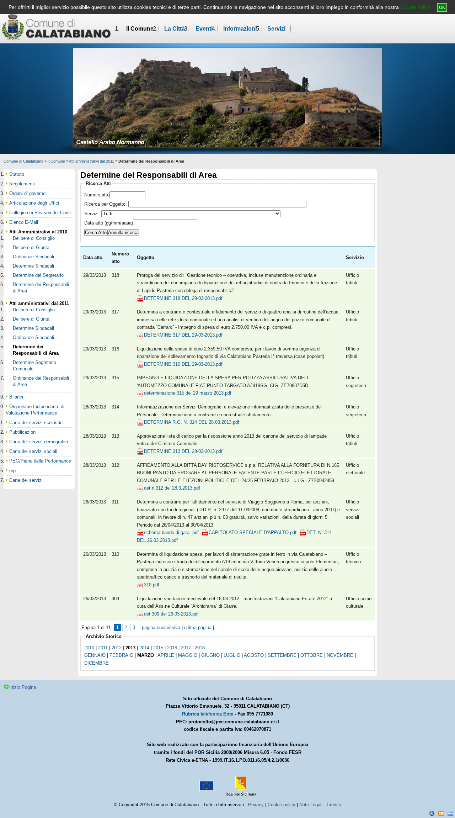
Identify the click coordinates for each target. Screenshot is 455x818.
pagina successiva (161, 627)
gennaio (95, 655)
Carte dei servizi (26, 480)
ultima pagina (198, 627)
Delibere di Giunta (31, 247)
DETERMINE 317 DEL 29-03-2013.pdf (183, 335)
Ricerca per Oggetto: (106, 204)
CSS (441, 813)
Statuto (16, 174)
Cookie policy (415, 7)
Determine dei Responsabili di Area (41, 288)
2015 (158, 647)
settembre (282, 655)
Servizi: (92, 213)
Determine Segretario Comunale (34, 365)
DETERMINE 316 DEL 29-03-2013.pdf (183, 364)
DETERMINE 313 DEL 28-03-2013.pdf (183, 451)
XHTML (450, 813)
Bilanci (16, 397)
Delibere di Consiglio (34, 238)
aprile (165, 655)
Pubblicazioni (23, 432)
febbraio (121, 655)
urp (12, 470)
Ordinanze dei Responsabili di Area (41, 381)
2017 (186, 647)
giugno (210, 655)
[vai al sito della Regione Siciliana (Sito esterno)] (239, 783)
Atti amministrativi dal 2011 (91, 161)
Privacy (256, 804)
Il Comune (140, 29)
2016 (172, 647)
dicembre (96, 663)
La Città (174, 29)
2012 (117, 647)
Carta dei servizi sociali (33, 451)
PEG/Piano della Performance (40, 461)
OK (442, 7)
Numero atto (96, 194)
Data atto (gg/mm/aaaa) (108, 223)
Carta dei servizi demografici (38, 441)
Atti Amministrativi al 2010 (38, 231)
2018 (200, 647)
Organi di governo (27, 193)
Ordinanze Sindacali (33, 256)
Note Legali (310, 804)
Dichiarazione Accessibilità (432, 813)
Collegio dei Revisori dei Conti (40, 212)
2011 (103, 647)
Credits (334, 804)
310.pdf (151, 584)
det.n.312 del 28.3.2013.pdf (172, 488)
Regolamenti (22, 183)
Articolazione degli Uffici (34, 203)
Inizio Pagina (22, 687)
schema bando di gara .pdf (171, 532)
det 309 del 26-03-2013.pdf (171, 614)
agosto (254, 655)
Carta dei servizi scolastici (36, 422)
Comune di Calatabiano (23, 161)
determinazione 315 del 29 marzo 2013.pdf (187, 393)
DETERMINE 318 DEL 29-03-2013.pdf (183, 298)
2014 (144, 647)
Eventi (204, 29)
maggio (187, 655)
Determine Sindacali (33, 266)
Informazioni (240, 29)
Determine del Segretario (38, 275)
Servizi (276, 29)
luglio (232, 655)
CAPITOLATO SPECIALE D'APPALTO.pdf (252, 532)
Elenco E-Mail (23, 222)
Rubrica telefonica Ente (207, 714)
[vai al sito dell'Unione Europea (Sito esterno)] (205, 783)
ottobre (311, 655)
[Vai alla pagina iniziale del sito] (56, 27)
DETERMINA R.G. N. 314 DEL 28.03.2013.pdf (191, 422)
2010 (89, 647)
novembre (340, 655)
